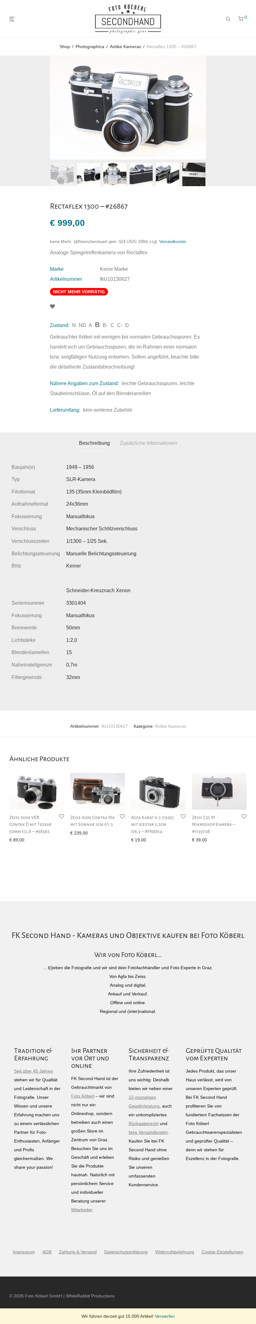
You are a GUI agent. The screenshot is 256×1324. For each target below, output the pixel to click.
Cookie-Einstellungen (223, 1251)
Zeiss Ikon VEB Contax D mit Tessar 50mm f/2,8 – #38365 (30, 824)
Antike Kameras (125, 46)
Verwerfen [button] (165, 1316)
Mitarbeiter (81, 1209)
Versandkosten (172, 242)
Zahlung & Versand (78, 1251)
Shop (65, 46)
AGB (47, 1251)
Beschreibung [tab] (94, 443)
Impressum (24, 1251)
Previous (10, 108)
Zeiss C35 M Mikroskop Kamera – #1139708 (213, 824)
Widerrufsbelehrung (174, 1251)
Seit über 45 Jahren (33, 1071)
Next (245, 108)
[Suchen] (228, 19)
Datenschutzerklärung (126, 1251)
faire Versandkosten (148, 1132)
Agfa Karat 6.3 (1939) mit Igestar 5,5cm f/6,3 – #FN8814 (152, 824)
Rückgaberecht (144, 1123)
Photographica (90, 46)
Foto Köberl (82, 1095)
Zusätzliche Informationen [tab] (148, 443)
